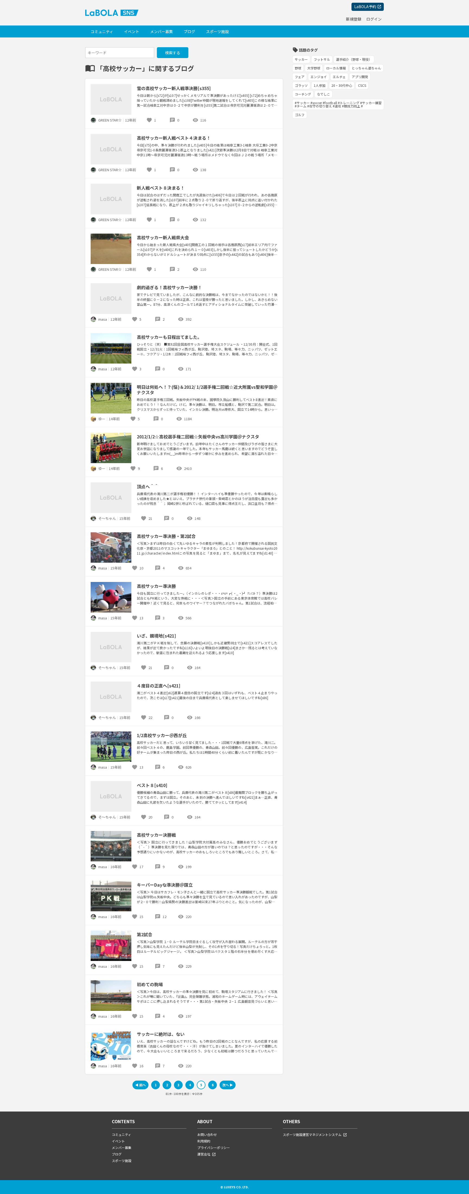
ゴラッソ (301, 85)
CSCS (362, 85)
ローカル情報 (336, 68)
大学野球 (313, 68)
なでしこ (323, 94)
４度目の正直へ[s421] (158, 685)
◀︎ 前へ (140, 1084)
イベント (131, 31)
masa (102, 319)
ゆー (101, 418)
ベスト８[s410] (152, 785)
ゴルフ (300, 114)
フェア (300, 76)
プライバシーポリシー (213, 1147)
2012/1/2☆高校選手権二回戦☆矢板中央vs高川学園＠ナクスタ (198, 436)
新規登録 (353, 19)
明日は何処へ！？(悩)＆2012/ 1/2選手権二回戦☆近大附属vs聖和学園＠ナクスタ (207, 390)
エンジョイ (318, 76)
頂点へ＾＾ (148, 486)
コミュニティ (102, 31)
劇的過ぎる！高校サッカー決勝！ (169, 287)
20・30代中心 (341, 85)
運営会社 (203, 1154)
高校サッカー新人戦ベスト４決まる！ (174, 138)
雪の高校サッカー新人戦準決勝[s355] (174, 88)
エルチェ (339, 76)
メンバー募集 (161, 31)
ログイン (374, 19)
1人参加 (319, 85)
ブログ (189, 31)
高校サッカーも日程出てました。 (169, 337)
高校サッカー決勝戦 (156, 835)
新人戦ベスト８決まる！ (161, 187)
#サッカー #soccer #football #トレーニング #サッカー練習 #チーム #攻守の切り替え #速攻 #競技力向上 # (338, 104)
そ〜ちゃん (107, 518)
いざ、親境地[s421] (156, 635)
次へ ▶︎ (227, 1084)
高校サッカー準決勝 (156, 586)
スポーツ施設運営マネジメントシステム (312, 1134)
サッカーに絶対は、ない (161, 1034)
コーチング (303, 94)
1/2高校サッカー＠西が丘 (162, 735)
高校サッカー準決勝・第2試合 (166, 536)
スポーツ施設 (217, 31)
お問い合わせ (207, 1134)
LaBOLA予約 (365, 6)
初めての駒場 (150, 984)
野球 (298, 68)
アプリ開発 (360, 76)
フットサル (322, 59)
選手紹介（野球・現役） (354, 59)
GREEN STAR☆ (110, 120)
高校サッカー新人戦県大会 (163, 237)
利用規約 (203, 1141)
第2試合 (144, 934)
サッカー (301, 59)
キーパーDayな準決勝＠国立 (165, 884)
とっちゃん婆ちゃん (366, 68)
